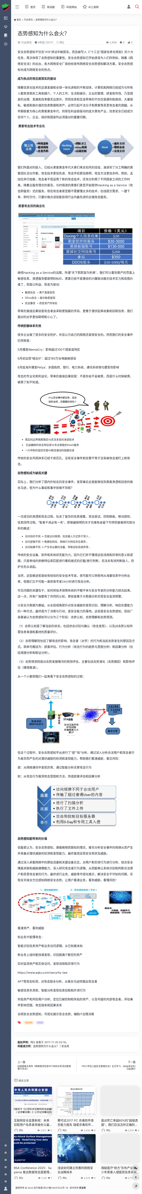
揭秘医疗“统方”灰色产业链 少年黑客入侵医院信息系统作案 (119, 1170)
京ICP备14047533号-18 (55, 1187)
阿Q (61, 42)
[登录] (129, 7)
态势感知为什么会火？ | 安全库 (51, 1046)
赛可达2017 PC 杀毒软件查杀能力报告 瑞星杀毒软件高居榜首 (76, 1123)
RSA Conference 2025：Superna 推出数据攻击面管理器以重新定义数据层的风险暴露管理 (33, 1170)
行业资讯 (28, 19)
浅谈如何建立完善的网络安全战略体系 (75, 1170)
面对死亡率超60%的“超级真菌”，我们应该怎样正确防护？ (119, 1123)
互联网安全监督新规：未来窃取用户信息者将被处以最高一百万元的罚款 (31, 1123)
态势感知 (28, 1022)
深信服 (40, 1022)
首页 (19, 19)
